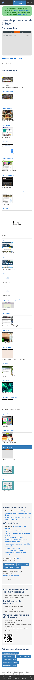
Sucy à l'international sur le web (14, 550)
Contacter (19, 558)
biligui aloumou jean (9, 158)
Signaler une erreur (23, 564)
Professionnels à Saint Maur (10, 653)
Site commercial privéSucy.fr (19, 2)
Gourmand (23, 678)
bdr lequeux (6, 141)
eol (4, 240)
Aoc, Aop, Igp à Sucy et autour (14, 537)
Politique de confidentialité (21, 10)
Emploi (17, 678)
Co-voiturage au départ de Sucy (14, 541)
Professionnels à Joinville (23, 656)
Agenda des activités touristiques (15, 531)
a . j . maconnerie (8, 75)
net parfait (6, 380)
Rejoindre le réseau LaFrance (12, 567)
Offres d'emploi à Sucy (11, 519)
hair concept (6, 313)
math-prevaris (7, 347)
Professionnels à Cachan (9, 665)
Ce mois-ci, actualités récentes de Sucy (16, 539)
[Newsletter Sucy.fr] (28, 2)
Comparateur (10, 678)
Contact (31, 678)
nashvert (5, 363)
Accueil (3, 678)
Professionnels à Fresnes (9, 659)
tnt (3, 464)
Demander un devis (10, 564)
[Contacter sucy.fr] (31, 2)
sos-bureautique (7, 447)
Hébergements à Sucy (18, 511)
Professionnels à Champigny (10, 662)
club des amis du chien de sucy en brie (14, 192)
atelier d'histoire (7, 108)
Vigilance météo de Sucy (12, 548)
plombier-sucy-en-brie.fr (12, 58)
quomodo (5, 414)
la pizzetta (6, 330)
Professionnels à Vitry (8, 656)
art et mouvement (8, 91)
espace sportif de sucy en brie (11, 300)
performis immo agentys (10, 397)
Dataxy (19, 571)
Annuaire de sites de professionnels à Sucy (18, 517)
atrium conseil (7, 125)
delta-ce (5, 208)
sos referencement (8, 430)
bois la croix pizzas (8, 175)
